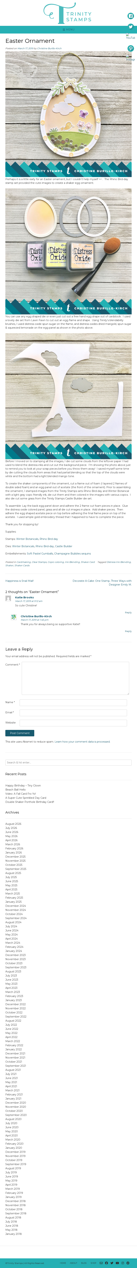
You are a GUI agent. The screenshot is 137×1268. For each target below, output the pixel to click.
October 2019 (13, 1160)
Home (63, 1263)
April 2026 (11, 840)
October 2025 (13, 864)
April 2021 (11, 1086)
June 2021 (11, 1078)
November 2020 (15, 1106)
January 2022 (13, 1049)
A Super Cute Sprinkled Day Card (25, 797)
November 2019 (15, 1156)
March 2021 (12, 1090)
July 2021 (11, 1074)
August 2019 (13, 1168)
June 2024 (11, 930)
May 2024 (11, 934)
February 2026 (14, 848)
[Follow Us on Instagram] (122, 1263)
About (73, 1263)
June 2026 (11, 832)
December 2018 (15, 1201)
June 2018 (11, 1225)
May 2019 (11, 1180)
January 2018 (13, 1234)
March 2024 (12, 942)
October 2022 (13, 1012)
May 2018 (11, 1229)
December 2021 (15, 1053)
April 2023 (11, 988)
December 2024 (15, 905)
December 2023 (15, 955)
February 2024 (14, 947)
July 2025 (11, 877)
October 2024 (14, 914)
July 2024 (11, 926)
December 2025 (15, 856)
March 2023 (12, 992)
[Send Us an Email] (101, 1263)
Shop (93, 1263)
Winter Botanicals (27, 539)
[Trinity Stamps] (68, 13)
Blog (84, 1263)
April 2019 (11, 1184)
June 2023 (11, 979)
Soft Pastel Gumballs (40, 553)
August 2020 (13, 1119)
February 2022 (14, 1045)
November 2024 (15, 910)
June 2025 (11, 881)
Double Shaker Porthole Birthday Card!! (29, 802)
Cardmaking (24, 562)
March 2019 (12, 1188)
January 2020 (13, 1147)
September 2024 (16, 918)
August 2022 (13, 1020)
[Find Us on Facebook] (106, 1263)
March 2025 (12, 893)
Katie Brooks (24, 597)
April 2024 (11, 938)
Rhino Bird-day (49, 539)
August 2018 (13, 1217)
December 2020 (15, 1102)
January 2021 (13, 1098)
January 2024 (13, 951)
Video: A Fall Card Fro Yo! (20, 793)
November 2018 (15, 1205)
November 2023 (15, 959)
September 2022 (15, 1016)
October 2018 (13, 1209)
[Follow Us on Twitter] (111, 1263)
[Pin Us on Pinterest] (128, 1263)
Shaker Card (88, 562)
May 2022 (11, 1033)
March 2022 (12, 1041)
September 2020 (16, 1115)
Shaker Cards (21, 565)
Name (10, 702)
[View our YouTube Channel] (117, 1263)
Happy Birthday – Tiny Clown (23, 785)
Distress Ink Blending (119, 562)
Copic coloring (56, 562)
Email (9, 712)
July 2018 (11, 1221)
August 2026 (13, 823)
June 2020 (12, 1127)
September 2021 (15, 1065)
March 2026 (12, 844)
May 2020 (11, 1131)
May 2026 (11, 836)
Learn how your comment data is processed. (82, 741)
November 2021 (15, 1057)
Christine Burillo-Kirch (49, 48)
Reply (128, 612)
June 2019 (11, 1176)
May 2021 (11, 1082)
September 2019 (15, 1164)
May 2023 (11, 983)
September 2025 (15, 869)
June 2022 (11, 1029)
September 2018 (15, 1213)
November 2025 (15, 860)
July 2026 (11, 828)
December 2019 (15, 1152)
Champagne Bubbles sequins (72, 553)
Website (10, 722)
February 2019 (14, 1193)
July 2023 (11, 975)
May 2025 (11, 885)
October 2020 (14, 1111)
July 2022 (11, 1024)
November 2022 (15, 1008)
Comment (12, 664)
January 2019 (13, 1197)
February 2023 (14, 996)
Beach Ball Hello (15, 789)
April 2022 (11, 1037)
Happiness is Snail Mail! (19, 580)
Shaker (9, 565)
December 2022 (15, 1004)
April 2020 (11, 1135)
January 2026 (13, 852)
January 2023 (13, 1000)
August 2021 (13, 1070)
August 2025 (13, 873)
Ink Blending (72, 562)
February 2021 (14, 1094)
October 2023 (13, 963)
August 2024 (13, 922)
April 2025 (11, 889)
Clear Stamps (39, 562)
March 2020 (12, 1139)
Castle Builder (63, 546)
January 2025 (13, 901)
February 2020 (14, 1143)
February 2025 (14, 897)
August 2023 (13, 971)
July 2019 (11, 1172)
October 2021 (13, 1061)
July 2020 (11, 1123)
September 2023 (15, 967)
